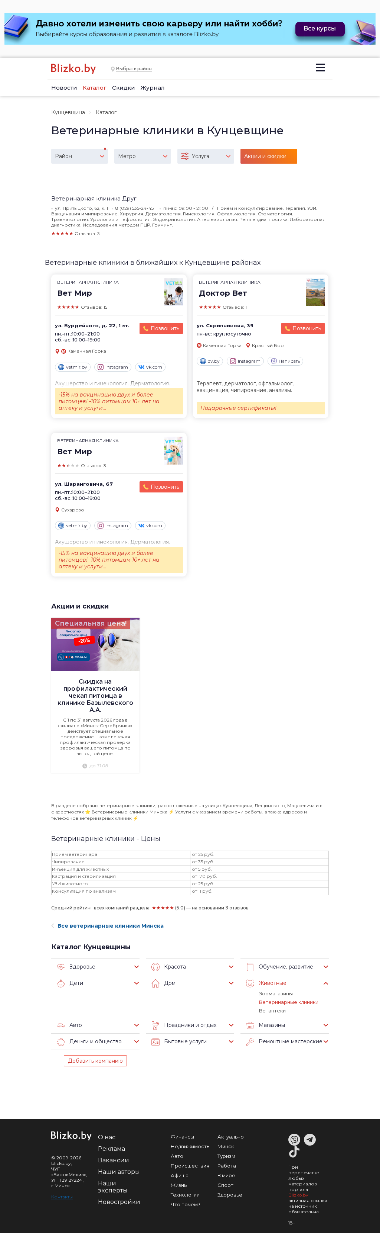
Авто (177, 1156)
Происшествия (190, 1166)
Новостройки (119, 1201)
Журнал (153, 87)
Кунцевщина (68, 112)
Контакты (62, 1197)
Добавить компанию (95, 1060)
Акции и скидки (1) (265, 158)
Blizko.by (298, 1195)
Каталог (95, 87)
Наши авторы (119, 1171)
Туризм (226, 1156)
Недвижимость (190, 1146)
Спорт (225, 1185)
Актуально (230, 1137)
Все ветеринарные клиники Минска (111, 925)
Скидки (123, 87)
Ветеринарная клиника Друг (94, 198)
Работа (226, 1166)
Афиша (180, 1175)
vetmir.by (76, 367)
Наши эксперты (113, 1187)
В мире (226, 1175)
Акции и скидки (80, 606)
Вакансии (113, 1160)
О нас (106, 1137)
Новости (64, 87)
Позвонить (165, 328)
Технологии (185, 1195)
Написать (289, 361)
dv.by (214, 361)
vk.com (154, 367)
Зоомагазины (276, 993)
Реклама (111, 1148)
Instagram (116, 367)
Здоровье (229, 1195)
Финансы (182, 1137)
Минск (225, 1146)
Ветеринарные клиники (288, 1002)
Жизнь (179, 1185)
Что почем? (185, 1204)
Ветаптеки (272, 1011)
